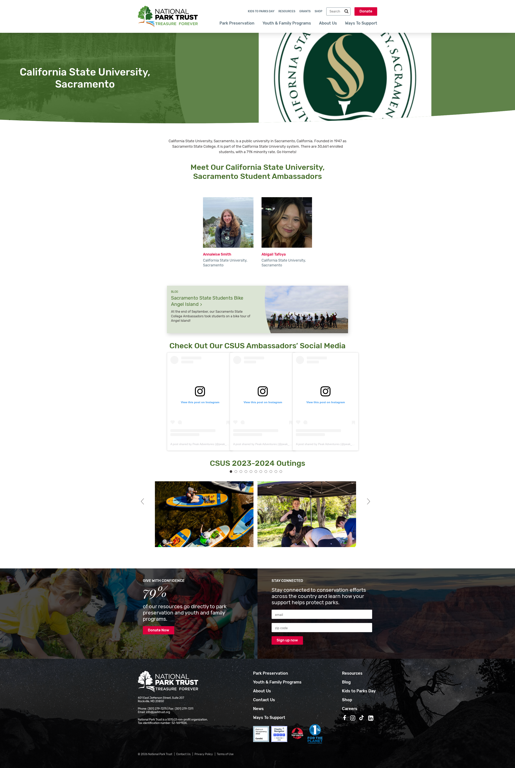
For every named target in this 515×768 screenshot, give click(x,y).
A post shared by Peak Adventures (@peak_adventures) (206, 444)
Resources (286, 11)
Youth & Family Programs (287, 23)
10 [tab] (276, 471)
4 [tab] (246, 471)
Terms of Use (225, 754)
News (258, 708)
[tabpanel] (202, 514)
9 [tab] (271, 471)
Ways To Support (361, 23)
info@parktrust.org (158, 712)
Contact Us (264, 699)
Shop (318, 11)
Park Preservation (236, 23)
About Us (328, 23)
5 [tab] (251, 471)
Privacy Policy (204, 754)
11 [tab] (281, 471)
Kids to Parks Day (261, 11)
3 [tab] (241, 471)
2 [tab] (236, 471)
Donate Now (158, 630)
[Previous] (144, 501)
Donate (365, 11)
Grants (305, 11)
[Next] (367, 501)
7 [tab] (261, 471)
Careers (349, 708)
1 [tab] (231, 471)
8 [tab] (266, 471)
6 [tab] (256, 471)
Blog (346, 682)
